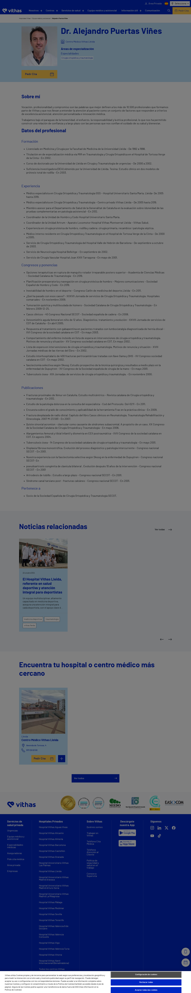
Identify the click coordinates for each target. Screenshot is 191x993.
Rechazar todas (146, 982)
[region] (95, 982)
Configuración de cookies (146, 975)
